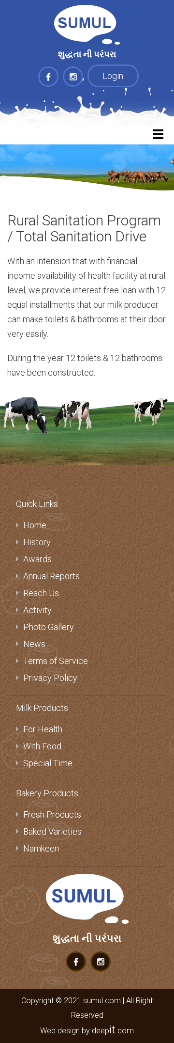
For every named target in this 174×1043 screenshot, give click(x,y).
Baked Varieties (52, 831)
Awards (37, 559)
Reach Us (41, 593)
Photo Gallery (48, 627)
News (34, 644)
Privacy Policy (50, 678)
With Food (42, 746)
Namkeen (41, 848)
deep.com (113, 1030)
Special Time (47, 763)
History (37, 542)
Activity (37, 610)
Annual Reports (51, 576)
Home (34, 525)
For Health (42, 729)
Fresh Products (52, 814)
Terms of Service (55, 661)
